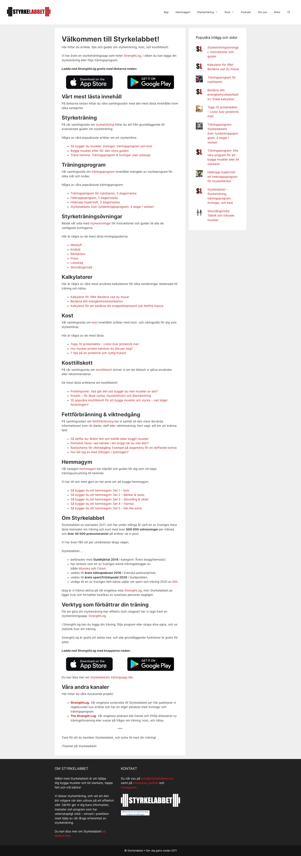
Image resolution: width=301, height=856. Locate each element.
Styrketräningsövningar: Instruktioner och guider (223, 52)
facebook (140, 783)
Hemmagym (183, 12)
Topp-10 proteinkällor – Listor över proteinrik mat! (223, 112)
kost (95, 322)
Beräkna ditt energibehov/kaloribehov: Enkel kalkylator (223, 94)
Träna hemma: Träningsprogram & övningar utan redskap (110, 155)
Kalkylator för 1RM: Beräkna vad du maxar (100, 297)
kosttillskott (104, 369)
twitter (153, 783)
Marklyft (76, 245)
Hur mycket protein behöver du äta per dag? (102, 348)
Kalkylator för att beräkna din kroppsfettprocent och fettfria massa (117, 306)
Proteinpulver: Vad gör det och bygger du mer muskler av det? (114, 391)
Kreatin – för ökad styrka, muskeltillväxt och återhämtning (111, 395)
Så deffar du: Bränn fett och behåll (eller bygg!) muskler (110, 439)
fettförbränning (103, 421)
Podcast (246, 12)
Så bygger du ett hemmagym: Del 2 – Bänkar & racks (107, 495)
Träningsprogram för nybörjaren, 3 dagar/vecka (104, 193)
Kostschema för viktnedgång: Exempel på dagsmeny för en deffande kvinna (124, 447)
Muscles (84, 568)
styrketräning (105, 124)
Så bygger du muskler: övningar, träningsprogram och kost (111, 146)
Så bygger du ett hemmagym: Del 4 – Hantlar (102, 503)
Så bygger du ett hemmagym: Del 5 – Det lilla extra (106, 508)
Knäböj (75, 249)
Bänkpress (78, 254)
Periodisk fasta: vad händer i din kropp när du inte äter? (110, 443)
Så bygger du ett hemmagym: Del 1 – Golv (100, 490)
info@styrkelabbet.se (157, 778)
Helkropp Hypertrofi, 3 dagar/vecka (95, 202)
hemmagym (87, 469)
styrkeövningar (100, 223)
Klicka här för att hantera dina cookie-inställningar (135, 813)
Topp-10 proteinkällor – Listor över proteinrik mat (105, 344)
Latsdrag (77, 263)
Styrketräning (205, 12)
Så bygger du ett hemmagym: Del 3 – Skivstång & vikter (110, 499)
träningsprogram (103, 171)
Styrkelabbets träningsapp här (111, 677)
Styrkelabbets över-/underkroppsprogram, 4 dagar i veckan (112, 207)
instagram (128, 787)
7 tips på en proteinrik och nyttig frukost (98, 353)
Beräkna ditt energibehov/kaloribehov (97, 301)
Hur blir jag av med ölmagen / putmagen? (100, 452)
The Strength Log (83, 716)
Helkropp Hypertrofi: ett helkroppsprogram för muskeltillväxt (222, 176)
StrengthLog (132, 55)
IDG (174, 581)
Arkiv (277, 12)
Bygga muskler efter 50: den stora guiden (100, 150)
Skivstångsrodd (81, 267)
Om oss (262, 12)
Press (74, 258)
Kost (227, 12)
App (166, 12)
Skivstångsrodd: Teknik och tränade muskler (220, 215)
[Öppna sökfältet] (289, 12)
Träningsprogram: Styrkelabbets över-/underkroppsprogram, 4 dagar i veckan (222, 133)
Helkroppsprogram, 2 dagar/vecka (94, 198)
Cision (101, 568)
